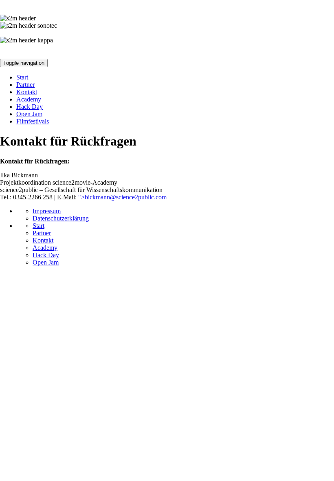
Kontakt (26, 91)
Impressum (47, 210)
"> (122, 197)
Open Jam (29, 113)
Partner (25, 84)
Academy (28, 99)
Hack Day (29, 106)
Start (22, 77)
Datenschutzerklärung (61, 218)
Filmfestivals (32, 121)
